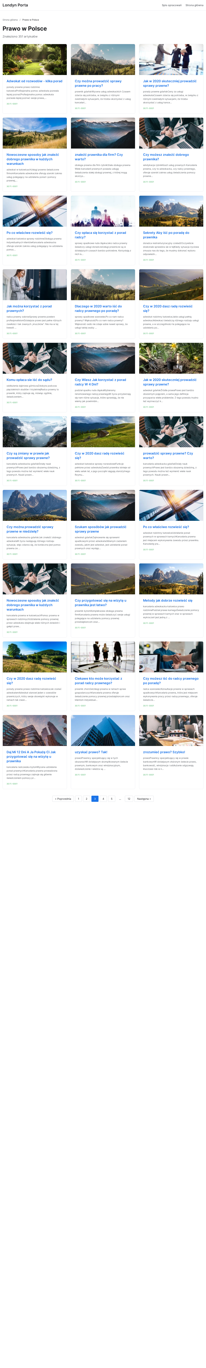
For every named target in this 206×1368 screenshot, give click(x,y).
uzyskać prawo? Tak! (91, 752)
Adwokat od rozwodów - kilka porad (34, 81)
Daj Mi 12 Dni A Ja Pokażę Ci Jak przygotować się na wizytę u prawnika (31, 756)
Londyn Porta (15, 5)
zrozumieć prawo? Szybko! (164, 752)
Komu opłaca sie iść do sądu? (29, 380)
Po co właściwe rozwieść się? (30, 233)
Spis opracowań (172, 5)
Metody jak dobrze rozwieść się (167, 600)
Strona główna (194, 5)
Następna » (144, 798)
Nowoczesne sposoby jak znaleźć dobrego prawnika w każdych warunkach (33, 159)
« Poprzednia (63, 798)
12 (129, 798)
